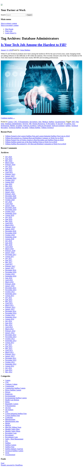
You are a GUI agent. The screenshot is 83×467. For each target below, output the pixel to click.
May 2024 (8, 161)
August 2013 (9, 343)
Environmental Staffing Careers (16, 398)
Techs (7, 453)
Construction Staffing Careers (15, 388)
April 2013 (9, 350)
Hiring (7, 402)
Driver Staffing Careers (13, 390)
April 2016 (9, 280)
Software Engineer (58, 126)
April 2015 (9, 303)
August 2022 (9, 182)
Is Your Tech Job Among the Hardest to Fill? (33, 45)
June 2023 (8, 168)
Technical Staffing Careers (14, 451)
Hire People (9, 29)
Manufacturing (10, 419)
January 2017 (9, 268)
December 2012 (10, 358)
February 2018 (10, 251)
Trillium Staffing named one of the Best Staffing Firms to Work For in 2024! (31, 142)
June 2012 (8, 370)
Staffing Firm (9, 447)
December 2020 (10, 196)
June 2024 (8, 159)
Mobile (12, 126)
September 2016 (10, 276)
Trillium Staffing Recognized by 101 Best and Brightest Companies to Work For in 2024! (35, 144)
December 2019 (10, 207)
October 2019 (10, 211)
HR (30, 124)
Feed (2, 463)
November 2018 (10, 233)
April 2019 (9, 223)
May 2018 (8, 245)
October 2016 (10, 274)
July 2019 (8, 217)
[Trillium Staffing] (41, 4)
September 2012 (10, 364)
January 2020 (9, 206)
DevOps (25, 124)
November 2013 (10, 337)
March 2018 (9, 249)
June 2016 (8, 278)
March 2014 (9, 329)
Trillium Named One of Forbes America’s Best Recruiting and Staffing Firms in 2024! (34, 140)
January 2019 (9, 229)
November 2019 (10, 209)
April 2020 (9, 204)
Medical (45, 122)
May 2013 (8, 348)
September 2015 (10, 294)
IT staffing (67, 124)
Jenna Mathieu (25, 50)
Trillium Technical (47, 127)
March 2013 (9, 352)
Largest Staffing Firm (12, 415)
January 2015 (9, 309)
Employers (9, 394)
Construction (9, 386)
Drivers (7, 392)
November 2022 (10, 178)
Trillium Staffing (34, 127)
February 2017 (10, 266)
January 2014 (9, 333)
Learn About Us (10, 33)
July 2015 (8, 298)
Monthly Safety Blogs (12, 431)
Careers (10, 122)
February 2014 (10, 331)
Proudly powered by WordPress (12, 465)
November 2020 (10, 198)
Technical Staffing (15, 127)
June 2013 (8, 346)
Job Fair (8, 408)
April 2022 (9, 188)
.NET (73, 122)
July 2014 (8, 321)
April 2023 (9, 172)
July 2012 (8, 368)
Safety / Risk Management (14, 439)
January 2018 (9, 253)
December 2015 (10, 288)
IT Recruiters (50, 124)
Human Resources (38, 124)
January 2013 (9, 356)
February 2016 (10, 284)
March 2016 (9, 282)
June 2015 (8, 299)
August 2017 (9, 256)
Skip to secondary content (9, 25)
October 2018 (10, 235)
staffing (67, 126)
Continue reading (8, 118)
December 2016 (10, 270)
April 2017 (9, 264)
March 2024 (9, 162)
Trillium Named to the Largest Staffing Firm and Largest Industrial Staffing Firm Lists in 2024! (37, 136)
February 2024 (10, 164)
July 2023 (8, 166)
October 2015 (10, 292)
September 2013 (10, 341)
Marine (7, 423)
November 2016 (10, 272)
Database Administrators (13, 124)
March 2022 (9, 190)
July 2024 (8, 157)
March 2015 (9, 305)
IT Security (59, 124)
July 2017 (8, 258)
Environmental (10, 396)
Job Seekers (33, 122)
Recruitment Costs (11, 437)
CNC (15, 122)
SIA (6, 441)
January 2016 (9, 286)
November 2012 (10, 360)
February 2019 (10, 227)
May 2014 (8, 325)
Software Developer (44, 126)
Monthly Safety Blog (12, 429)
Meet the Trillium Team (13, 427)
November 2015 (10, 290)
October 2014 (10, 315)
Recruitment (9, 435)
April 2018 (9, 247)
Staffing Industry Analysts (14, 449)
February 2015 (10, 307)
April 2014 (9, 327)
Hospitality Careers (11, 404)
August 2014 (9, 319)
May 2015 (8, 301)
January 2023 (9, 176)
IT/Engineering (23, 122)
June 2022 (8, 184)
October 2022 (10, 180)
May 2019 (8, 221)
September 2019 (10, 213)
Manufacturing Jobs (12, 421)
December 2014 (10, 311)
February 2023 (10, 174)
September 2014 (10, 317)
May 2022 (8, 186)
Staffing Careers (10, 445)
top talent (25, 127)
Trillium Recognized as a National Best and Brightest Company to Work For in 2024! (34, 138)
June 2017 (8, 260)
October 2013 (10, 339)
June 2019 (8, 219)
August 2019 (9, 215)
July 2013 (8, 344)
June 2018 (8, 243)
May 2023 (8, 170)
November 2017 (10, 254)
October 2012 (10, 362)
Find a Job (8, 31)
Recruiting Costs (11, 433)
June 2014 (8, 323)
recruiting (19, 126)
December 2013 (10, 335)
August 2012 (9, 366)
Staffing (51, 122)
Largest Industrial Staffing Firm (16, 413)
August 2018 (9, 239)
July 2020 (8, 202)
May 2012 (8, 372)
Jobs (39, 122)
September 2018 (10, 237)
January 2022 (9, 192)
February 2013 (10, 354)
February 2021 (10, 194)
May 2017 (8, 262)
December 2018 (10, 231)
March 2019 (9, 225)
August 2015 (9, 296)
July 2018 (8, 241)
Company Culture (11, 384)
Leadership (9, 417)
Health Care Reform (12, 400)
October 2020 (10, 200)
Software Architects (30, 126)
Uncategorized (60, 122)
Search (3, 15)
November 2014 (10, 313)
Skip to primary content (9, 23)
